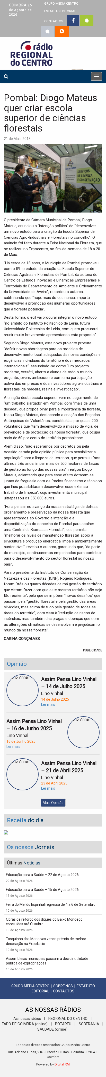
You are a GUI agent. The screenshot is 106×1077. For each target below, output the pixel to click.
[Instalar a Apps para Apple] (47, 31)
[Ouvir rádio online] (61, 31)
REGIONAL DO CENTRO (67, 1018)
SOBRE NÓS (63, 986)
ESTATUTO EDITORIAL (60, 11)
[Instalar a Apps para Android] (86, 20)
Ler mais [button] (48, 704)
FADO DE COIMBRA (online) (25, 1024)
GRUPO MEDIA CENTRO (30, 986)
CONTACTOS (53, 21)
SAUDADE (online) (52, 1029)
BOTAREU (63, 1024)
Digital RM (62, 1064)
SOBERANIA (89, 1024)
